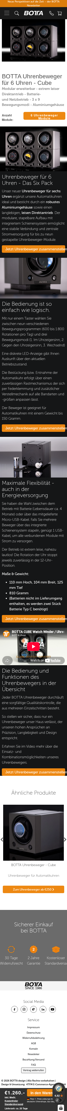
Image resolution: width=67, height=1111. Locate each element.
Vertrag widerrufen (33, 1070)
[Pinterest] (33, 1009)
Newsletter (33, 1054)
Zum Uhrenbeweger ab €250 (32, 889)
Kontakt (33, 1048)
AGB (33, 1043)
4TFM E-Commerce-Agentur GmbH (46, 1084)
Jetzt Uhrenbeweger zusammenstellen (35, 249)
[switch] (58, 1100)
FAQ (33, 1064)
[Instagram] (24, 1009)
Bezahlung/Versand (33, 1059)
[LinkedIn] (43, 1009)
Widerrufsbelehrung (33, 1038)
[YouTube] (52, 1009)
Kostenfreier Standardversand (14, 1102)
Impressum (33, 1027)
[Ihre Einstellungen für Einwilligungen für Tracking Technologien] (61, 1108)
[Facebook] (14, 1009)
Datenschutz (34, 1032)
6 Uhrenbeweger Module (44, 116)
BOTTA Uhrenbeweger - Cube (33, 865)
